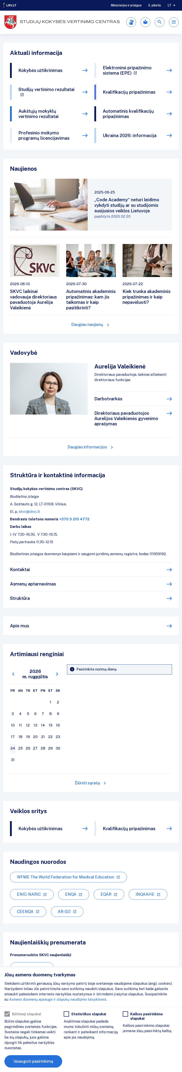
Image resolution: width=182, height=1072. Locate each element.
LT (169, 5)
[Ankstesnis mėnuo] (13, 674)
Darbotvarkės (108, 398)
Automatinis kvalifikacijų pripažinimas (128, 114)
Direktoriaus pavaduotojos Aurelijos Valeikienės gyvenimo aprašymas (126, 418)
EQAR (106, 894)
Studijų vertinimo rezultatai (46, 89)
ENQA (70, 894)
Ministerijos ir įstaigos (126, 5)
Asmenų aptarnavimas (33, 584)
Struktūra (20, 598)
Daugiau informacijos (87, 447)
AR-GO (64, 911)
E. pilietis (154, 5)
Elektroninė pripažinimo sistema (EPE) (127, 70)
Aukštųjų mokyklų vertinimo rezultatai (38, 114)
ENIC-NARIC (29, 894)
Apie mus (19, 625)
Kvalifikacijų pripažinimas (129, 92)
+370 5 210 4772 (74, 519)
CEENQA (25, 911)
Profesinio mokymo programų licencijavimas (43, 135)
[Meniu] (174, 22)
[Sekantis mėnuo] (57, 674)
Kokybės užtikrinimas (40, 70)
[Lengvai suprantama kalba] (145, 22)
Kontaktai (20, 569)
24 (12, 748)
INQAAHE (145, 894)
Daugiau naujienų (87, 324)
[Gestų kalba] (131, 22)
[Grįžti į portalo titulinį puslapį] (10, 5)
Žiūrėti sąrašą (87, 783)
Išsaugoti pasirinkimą (33, 1061)
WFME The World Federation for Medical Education (65, 877)
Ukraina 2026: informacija (129, 135)
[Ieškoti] (159, 22)
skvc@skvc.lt (29, 512)
